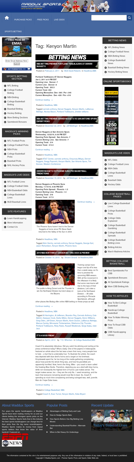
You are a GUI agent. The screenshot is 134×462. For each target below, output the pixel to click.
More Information (15, 223)
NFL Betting (12, 86)
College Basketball (83, 340)
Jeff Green (50, 320)
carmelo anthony (50, 109)
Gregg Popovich (50, 161)
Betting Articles (115, 247)
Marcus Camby (42, 323)
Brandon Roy (71, 315)
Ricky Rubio (59, 325)
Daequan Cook (49, 318)
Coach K (46, 394)
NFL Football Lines (16, 182)
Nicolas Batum (50, 111)
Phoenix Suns (71, 245)
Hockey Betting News (118, 72)
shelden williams (81, 111)
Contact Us (12, 227)
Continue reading (44, 99)
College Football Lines (118, 164)
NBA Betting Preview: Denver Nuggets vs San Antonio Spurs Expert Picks (67, 119)
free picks (43, 20)
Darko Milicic (61, 318)
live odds (59, 20)
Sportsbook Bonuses (17, 122)
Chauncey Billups (76, 158)
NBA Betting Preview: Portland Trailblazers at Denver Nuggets (64, 65)
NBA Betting (13, 97)
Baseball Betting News (118, 67)
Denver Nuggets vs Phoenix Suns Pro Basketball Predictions (61, 172)
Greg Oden (40, 320)
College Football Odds (17, 186)
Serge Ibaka (87, 325)
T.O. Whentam (66, 340)
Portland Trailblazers (65, 111)
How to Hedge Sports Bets (61, 415)
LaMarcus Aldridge (89, 320)
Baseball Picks (14, 161)
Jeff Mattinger (72, 125)
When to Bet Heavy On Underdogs (64, 432)
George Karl (88, 243)
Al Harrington (48, 315)
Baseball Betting (15, 109)
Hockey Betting (14, 113)
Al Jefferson (60, 315)
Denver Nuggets (64, 109)
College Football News (118, 52)
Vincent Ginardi (71, 257)
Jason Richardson (43, 245)
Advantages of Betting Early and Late (65, 411)
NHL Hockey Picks (16, 165)
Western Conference (52, 164)
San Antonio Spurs (79, 161)
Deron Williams (88, 318)
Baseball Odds (115, 180)
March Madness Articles (119, 251)
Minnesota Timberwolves (60, 323)
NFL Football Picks (16, 141)
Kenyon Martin (78, 109)
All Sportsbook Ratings (118, 282)
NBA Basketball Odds (17, 190)
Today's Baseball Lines (110, 424)
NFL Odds (112, 160)
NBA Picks (12, 149)
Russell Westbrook (72, 325)
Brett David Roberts (72, 70)
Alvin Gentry (48, 243)
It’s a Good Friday (45, 335)
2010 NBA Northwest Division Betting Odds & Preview (63, 253)
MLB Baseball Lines (16, 202)
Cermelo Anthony (84, 315)
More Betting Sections (17, 117)
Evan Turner (56, 394)
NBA (94, 70)
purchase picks (23, 20)
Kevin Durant (74, 320)
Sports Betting (13, 31)
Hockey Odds (114, 184)
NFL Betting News (116, 47)
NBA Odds (113, 168)
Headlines (88, 70)
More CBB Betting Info (118, 286)
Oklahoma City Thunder (81, 323)
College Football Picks (17, 145)
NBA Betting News (116, 56)
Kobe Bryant (80, 394)
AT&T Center (48, 158)
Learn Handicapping (16, 218)
